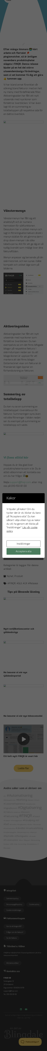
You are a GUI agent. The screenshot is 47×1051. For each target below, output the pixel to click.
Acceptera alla (23, 551)
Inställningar (23, 543)
